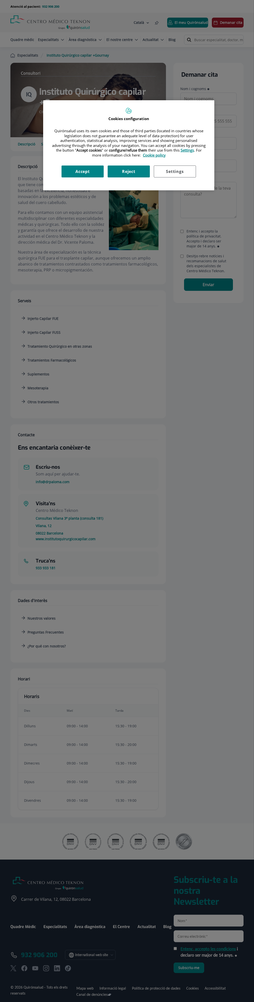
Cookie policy (154, 155)
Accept (82, 171)
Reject (128, 171)
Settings (175, 171)
